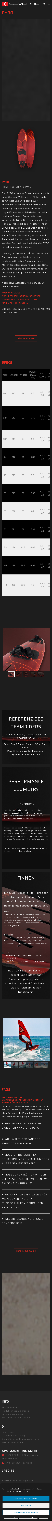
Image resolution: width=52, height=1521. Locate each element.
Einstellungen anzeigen (26, 1512)
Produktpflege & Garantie (15, 1410)
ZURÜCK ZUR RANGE (26, 1251)
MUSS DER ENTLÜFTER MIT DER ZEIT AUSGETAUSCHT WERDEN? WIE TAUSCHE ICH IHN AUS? (25, 1179)
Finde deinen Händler (13, 1414)
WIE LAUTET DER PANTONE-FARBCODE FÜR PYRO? (21, 1141)
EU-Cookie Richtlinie (12, 1442)
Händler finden (26, 338)
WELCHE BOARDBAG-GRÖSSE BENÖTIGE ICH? (22, 1221)
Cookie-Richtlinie (11, 1518)
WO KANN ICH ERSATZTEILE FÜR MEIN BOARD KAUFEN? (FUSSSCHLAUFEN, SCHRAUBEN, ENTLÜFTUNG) (24, 1201)
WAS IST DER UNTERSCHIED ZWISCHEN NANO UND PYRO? (21, 1125)
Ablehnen (26, 1505)
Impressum (43, 1518)
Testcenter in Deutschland (16, 1417)
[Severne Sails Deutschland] (20, 3)
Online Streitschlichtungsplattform (20, 1439)
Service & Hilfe (10, 1407)
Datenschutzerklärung (28, 1518)
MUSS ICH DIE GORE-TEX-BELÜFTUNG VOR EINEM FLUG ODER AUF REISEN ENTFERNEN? (25, 1159)
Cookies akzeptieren (26, 1498)
